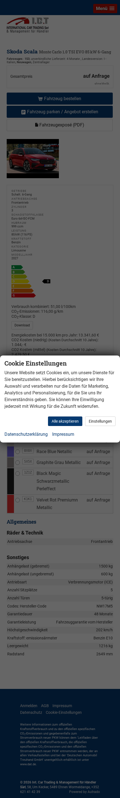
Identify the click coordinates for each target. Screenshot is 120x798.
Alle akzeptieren (65, 421)
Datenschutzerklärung (26, 434)
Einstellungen (100, 421)
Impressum (63, 434)
